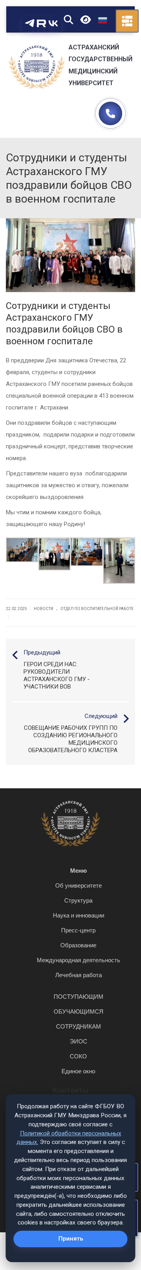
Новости (43, 609)
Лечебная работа (78, 975)
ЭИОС (78, 1041)
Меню (78, 870)
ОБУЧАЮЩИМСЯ (78, 1011)
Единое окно (78, 1071)
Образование (78, 945)
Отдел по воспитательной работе (97, 609)
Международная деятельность (78, 960)
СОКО (78, 1056)
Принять (70, 1238)
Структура (78, 900)
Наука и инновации (78, 915)
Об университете (78, 885)
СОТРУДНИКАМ (78, 1026)
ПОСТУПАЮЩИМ (78, 996)
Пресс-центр (78, 930)
